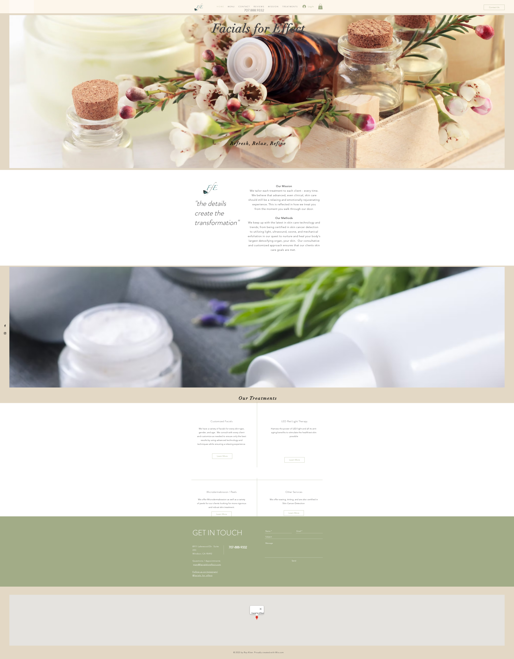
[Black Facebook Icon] (5, 325)
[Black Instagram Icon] (5, 333)
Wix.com (279, 652)
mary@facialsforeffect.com (207, 564)
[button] (320, 6)
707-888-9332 (238, 547)
